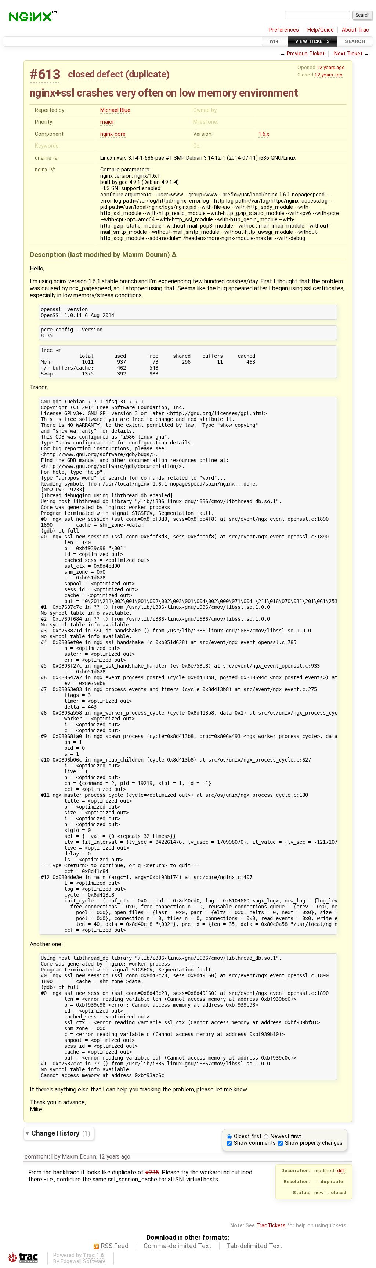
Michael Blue (115, 110)
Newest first (286, 1136)
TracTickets (271, 1225)
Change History (60, 1133)
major (107, 122)
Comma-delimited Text (178, 1246)
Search (355, 41)
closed (81, 74)
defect (110, 74)
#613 (45, 74)
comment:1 (39, 1156)
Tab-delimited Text (254, 1246)
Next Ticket (348, 54)
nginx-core (113, 134)
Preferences (284, 30)
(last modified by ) (119, 254)
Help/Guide (320, 30)
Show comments (255, 1143)
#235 (152, 1172)
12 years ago (331, 67)
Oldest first (247, 1136)
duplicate (147, 74)
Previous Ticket (306, 54)
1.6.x (263, 134)
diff (341, 1170)
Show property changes (314, 1143)
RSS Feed (115, 1246)
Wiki (275, 41)
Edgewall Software (83, 1261)
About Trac (355, 30)
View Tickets (312, 41)
